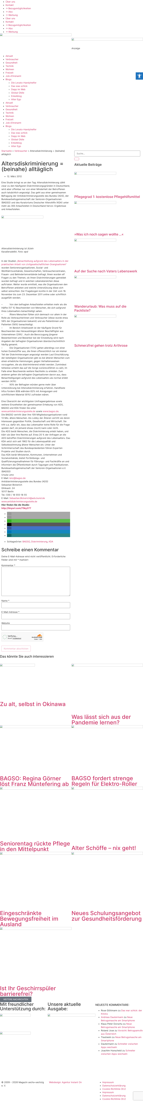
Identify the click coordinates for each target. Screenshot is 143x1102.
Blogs (8, 79)
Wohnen (10, 69)
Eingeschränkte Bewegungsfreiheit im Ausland (29, 919)
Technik (10, 66)
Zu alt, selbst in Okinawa (33, 704)
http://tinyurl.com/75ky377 (16, 508)
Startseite (6, 150)
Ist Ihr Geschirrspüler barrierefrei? (28, 991)
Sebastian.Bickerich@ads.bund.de (27, 498)
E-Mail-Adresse (10, 612)
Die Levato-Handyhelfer (23, 82)
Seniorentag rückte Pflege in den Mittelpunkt (35, 846)
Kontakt (10, 5)
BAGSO (26, 541)
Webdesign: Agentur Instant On (65, 1082)
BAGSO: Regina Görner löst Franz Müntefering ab (34, 781)
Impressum (108, 1082)
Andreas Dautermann (112, 1017)
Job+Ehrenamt (13, 76)
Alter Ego (16, 99)
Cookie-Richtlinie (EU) (114, 1089)
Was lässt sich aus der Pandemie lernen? (101, 719)
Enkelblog (16, 96)
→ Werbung (12, 15)
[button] (9, 513)
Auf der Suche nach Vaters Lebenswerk (105, 271)
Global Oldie (17, 92)
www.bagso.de (51, 411)
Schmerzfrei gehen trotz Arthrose (100, 345)
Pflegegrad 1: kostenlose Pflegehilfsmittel (107, 197)
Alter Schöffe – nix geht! (104, 848)
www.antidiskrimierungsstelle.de (18, 411)
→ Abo (9, 11)
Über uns (10, 1)
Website (5, 623)
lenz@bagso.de (17, 478)
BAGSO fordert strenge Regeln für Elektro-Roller (104, 781)
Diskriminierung (39, 541)
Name (5, 601)
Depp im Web (18, 89)
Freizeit (9, 72)
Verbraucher (12, 59)
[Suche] (76, 159)
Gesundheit (11, 62)
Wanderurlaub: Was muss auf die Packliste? (100, 308)
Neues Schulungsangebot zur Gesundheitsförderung (107, 916)
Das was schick (19, 86)
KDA (51, 541)
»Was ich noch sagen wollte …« (99, 234)
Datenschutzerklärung (114, 1085)
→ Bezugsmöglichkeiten (18, 8)
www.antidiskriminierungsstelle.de (19, 501)
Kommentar (8, 565)
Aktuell (9, 56)
